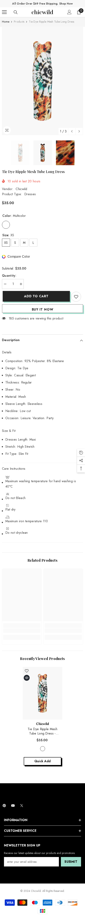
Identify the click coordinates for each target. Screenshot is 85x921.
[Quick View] (27, 678)
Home (5, 22)
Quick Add (42, 761)
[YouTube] (13, 805)
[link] (21, 630)
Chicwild (21, 189)
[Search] (15, 12)
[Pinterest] (4, 805)
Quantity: (9, 275)
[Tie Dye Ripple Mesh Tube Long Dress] (42, 693)
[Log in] (69, 12)
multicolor (42, 748)
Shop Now (66, 4)
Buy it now (42, 309)
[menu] (4, 12)
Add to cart (35, 296)
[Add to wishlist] (76, 297)
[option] (42, 81)
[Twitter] (22, 805)
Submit (70, 861)
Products (19, 22)
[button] (71, 131)
